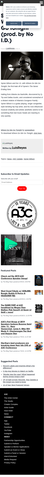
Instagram (8, 433)
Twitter (6, 424)
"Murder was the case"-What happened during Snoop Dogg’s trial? (19, 375)
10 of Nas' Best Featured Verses (16, 385)
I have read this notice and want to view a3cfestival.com (14, 23)
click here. (38, 133)
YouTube (7, 430)
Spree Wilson (29, 159)
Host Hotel (8, 411)
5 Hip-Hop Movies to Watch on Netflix (18, 371)
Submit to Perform (11, 444)
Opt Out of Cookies (30, 23)
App (5, 421)
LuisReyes (10, 48)
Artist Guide (9, 407)
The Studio (8, 401)
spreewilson (30, 130)
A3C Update (18, 159)
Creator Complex (11, 404)
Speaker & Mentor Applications (16, 447)
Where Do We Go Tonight (11, 130)
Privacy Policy (10, 463)
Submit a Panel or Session (15, 453)
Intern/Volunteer (10, 456)
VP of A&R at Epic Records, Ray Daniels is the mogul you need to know (20, 381)
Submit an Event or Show (14, 450)
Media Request (10, 459)
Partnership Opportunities (14, 440)
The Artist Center (11, 398)
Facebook (8, 427)
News (9, 159)
